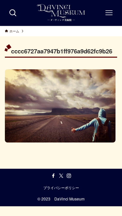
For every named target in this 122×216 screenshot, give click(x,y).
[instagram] (69, 176)
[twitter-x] (61, 176)
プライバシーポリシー (61, 187)
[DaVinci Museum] (61, 13)
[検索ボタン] (13, 13)
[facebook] (53, 176)
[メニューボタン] (109, 13)
